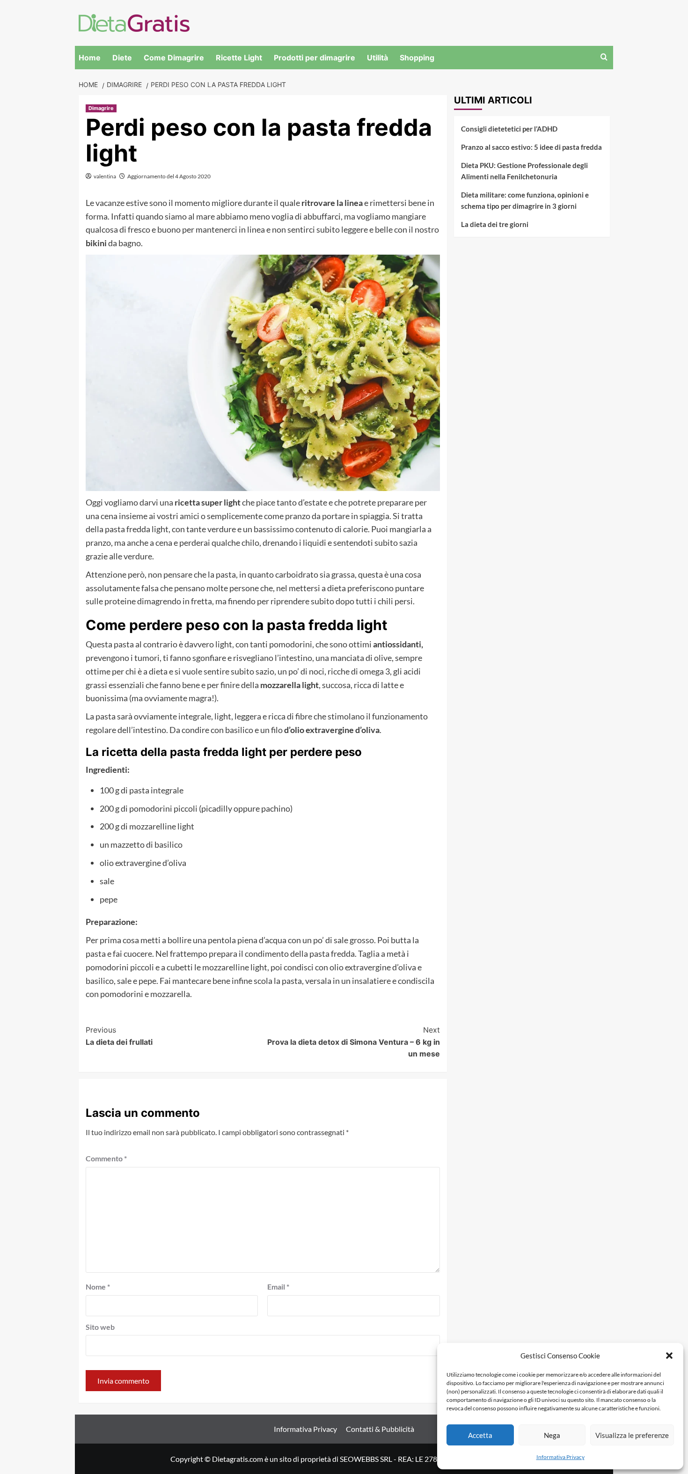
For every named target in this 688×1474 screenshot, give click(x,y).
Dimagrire (101, 108)
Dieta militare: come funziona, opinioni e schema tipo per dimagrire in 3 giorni (525, 200)
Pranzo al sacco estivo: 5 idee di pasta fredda (531, 147)
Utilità (377, 57)
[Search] (604, 57)
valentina (105, 176)
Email (278, 1286)
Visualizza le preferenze (632, 1435)
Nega (552, 1435)
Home (90, 57)
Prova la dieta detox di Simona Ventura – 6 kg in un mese (353, 1041)
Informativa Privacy (560, 1456)
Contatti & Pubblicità (380, 1428)
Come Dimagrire (174, 57)
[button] (669, 1355)
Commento (106, 1158)
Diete (122, 57)
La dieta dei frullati (119, 1036)
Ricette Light (239, 57)
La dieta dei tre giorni (494, 224)
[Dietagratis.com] (134, 21)
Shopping (417, 57)
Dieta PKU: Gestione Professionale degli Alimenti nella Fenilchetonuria (524, 171)
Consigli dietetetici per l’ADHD (509, 129)
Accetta (480, 1435)
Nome (98, 1286)
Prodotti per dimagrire (314, 57)
